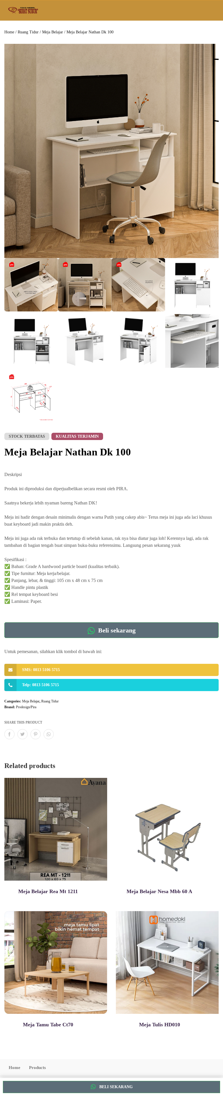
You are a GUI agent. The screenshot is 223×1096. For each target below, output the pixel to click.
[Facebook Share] (9, 734)
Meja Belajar (52, 32)
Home (9, 32)
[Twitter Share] (22, 734)
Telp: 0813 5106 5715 (40, 685)
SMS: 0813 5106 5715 (41, 670)
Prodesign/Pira (26, 707)
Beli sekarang (116, 630)
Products (37, 1067)
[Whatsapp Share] (49, 734)
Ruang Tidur (28, 32)
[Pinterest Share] (35, 734)
